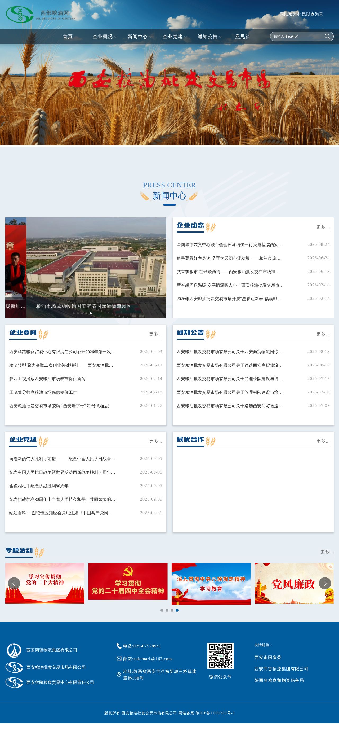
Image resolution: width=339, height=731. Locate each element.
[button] (74, 313)
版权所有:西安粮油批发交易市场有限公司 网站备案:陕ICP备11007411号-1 (169, 713)
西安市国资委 (268, 657)
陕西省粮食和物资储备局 (279, 680)
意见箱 (242, 36)
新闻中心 (138, 36)
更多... (323, 226)
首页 (68, 36)
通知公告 (208, 36)
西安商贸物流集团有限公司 (282, 669)
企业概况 (103, 36)
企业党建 (173, 36)
